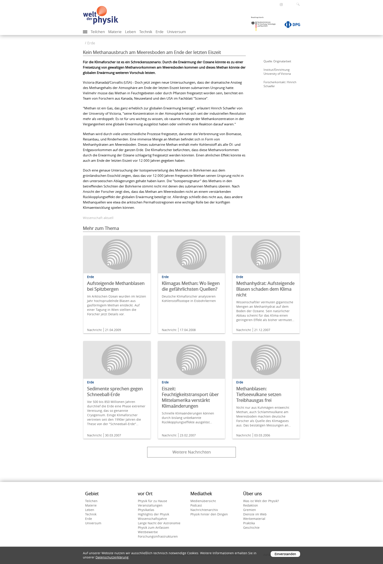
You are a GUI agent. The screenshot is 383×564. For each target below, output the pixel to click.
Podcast (196, 505)
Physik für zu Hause (152, 501)
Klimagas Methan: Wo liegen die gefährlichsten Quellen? (191, 286)
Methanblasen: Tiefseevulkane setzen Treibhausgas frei (258, 394)
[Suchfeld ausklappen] (299, 4)
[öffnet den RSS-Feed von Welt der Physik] (287, 4)
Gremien (249, 510)
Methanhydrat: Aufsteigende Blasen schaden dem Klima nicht (265, 289)
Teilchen (98, 31)
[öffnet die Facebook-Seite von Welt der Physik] (275, 4)
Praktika (249, 523)
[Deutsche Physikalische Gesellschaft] (290, 26)
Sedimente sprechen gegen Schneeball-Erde (115, 391)
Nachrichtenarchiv (204, 510)
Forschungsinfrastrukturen (158, 536)
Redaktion (250, 505)
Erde (160, 31)
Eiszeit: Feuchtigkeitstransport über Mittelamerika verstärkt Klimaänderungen (190, 397)
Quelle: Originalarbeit (277, 61)
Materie (115, 31)
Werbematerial (254, 519)
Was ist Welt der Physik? (261, 501)
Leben (130, 31)
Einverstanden (285, 554)
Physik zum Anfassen (153, 527)
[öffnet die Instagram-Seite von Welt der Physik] (281, 4)
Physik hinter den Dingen (209, 514)
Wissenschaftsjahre (152, 519)
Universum (176, 31)
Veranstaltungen (150, 505)
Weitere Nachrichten (191, 452)
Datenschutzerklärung (112, 557)
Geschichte (251, 527)
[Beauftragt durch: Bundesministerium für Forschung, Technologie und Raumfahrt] (265, 25)
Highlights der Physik (153, 514)
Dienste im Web (255, 514)
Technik (145, 31)
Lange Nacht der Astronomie (159, 523)
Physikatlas (146, 510)
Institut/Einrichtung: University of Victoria (277, 72)
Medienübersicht (203, 501)
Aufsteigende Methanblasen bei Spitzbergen (116, 286)
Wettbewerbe (148, 532)
